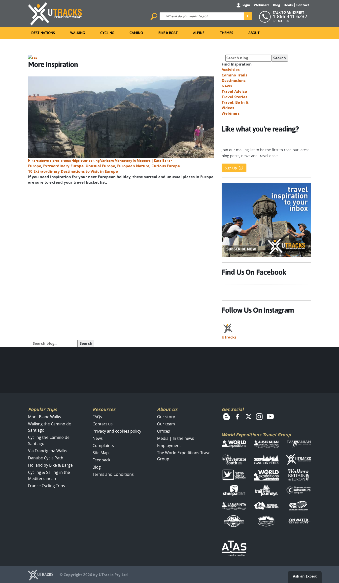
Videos (228, 107)
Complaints (103, 445)
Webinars (261, 5)
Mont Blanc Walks (44, 416)
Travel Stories (234, 97)
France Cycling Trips (46, 485)
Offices (163, 431)
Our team (166, 424)
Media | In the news (175, 438)
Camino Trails (234, 75)
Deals (288, 5)
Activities (230, 69)
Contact (302, 5)
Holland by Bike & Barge (50, 465)
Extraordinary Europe (63, 166)
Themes (226, 33)
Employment (169, 445)
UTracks (229, 337)
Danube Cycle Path (45, 458)
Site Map (101, 452)
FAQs (97, 416)
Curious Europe (165, 166)
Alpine (198, 33)
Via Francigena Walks (47, 450)
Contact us (103, 424)
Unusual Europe (100, 166)
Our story (166, 416)
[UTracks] (55, 13)
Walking (77, 33)
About (254, 33)
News (227, 86)
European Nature (133, 166)
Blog (276, 5)
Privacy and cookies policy (117, 431)
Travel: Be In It (235, 102)
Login (245, 5)
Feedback (101, 460)
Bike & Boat (168, 33)
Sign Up (231, 168)
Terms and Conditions (113, 474)
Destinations (43, 33)
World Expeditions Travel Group (256, 435)
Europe (34, 166)
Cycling (107, 33)
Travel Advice (234, 91)
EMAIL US (282, 21)
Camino (136, 33)
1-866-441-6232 (290, 16)
